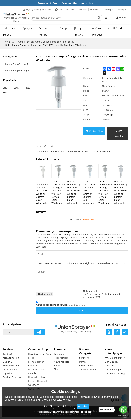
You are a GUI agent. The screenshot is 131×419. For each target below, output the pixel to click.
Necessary (46, 412)
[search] (99, 17)
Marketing (87, 412)
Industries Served (9, 31)
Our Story (110, 365)
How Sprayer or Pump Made (40, 355)
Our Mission (111, 361)
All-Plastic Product (98, 31)
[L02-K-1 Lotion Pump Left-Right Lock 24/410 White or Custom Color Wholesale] (58, 171)
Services (83, 9)
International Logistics (10, 371)
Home (7, 41)
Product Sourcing (12, 377)
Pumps (64, 28)
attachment (46, 294)
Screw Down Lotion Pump (6, 87)
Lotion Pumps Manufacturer (17, 87)
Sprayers (28, 28)
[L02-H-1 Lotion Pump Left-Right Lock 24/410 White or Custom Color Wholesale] (105, 171)
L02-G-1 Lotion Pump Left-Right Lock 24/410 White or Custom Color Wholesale (120, 192)
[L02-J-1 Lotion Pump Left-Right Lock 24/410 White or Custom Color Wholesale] (74, 171)
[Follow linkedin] (125, 332)
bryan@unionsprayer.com (38, 9)
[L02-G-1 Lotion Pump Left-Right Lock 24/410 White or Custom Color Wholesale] (121, 171)
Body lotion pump (6, 92)
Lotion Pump (34, 41)
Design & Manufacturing (11, 363)
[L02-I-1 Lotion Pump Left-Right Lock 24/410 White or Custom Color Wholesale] (90, 171)
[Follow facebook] (117, 332)
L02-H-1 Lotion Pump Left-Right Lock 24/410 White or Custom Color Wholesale (105, 192)
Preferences (73, 412)
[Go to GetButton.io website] (123, 416)
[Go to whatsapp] (123, 410)
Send (82, 310)
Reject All (47, 406)
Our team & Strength (116, 373)
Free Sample (107, 9)
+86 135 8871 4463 (66, 9)
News (57, 365)
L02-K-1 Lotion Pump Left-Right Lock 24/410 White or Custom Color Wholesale (58, 192)
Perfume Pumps (44, 31)
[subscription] (39, 332)
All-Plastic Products (89, 369)
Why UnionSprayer (115, 357)
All (13, 41)
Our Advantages (113, 369)
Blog (56, 369)
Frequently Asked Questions (37, 382)
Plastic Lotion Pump (28, 87)
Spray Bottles (78, 31)
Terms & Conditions (76, 305)
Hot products (61, 357)
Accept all (83, 406)
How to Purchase (37, 377)
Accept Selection (65, 406)
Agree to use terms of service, (60, 304)
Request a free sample (36, 371)
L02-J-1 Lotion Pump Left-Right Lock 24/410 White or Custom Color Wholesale (74, 192)
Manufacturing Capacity (36, 363)
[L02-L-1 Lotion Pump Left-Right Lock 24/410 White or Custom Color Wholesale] (43, 171)
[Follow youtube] (109, 332)
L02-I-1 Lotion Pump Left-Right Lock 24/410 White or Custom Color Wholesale (89, 192)
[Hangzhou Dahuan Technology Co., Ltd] (16, 14)
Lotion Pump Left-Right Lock (58, 41)
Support (94, 9)
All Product (119, 28)
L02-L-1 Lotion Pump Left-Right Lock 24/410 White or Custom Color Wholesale (42, 192)
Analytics (59, 412)
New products (61, 361)
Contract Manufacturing (11, 355)
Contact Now (96, 131)
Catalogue (121, 9)
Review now (88, 219)
